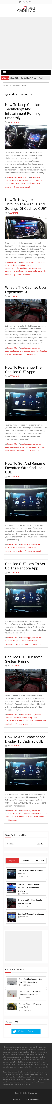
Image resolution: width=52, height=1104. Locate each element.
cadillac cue (13, 180)
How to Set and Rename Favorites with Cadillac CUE (25, 467)
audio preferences (28, 262)
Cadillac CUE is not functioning (31, 914)
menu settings (18, 271)
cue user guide (29, 351)
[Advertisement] (26, 43)
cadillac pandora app (18, 640)
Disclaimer (17, 1099)
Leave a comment (23, 187)
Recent (26, 860)
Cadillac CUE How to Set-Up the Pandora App (25, 566)
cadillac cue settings (18, 265)
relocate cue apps (17, 451)
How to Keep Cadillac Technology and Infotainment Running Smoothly (22, 111)
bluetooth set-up (27, 715)
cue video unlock (18, 816)
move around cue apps (27, 447)
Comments (39, 860)
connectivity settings (19, 268)
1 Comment (31, 355)
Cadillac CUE (12, 177)
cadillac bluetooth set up (23, 718)
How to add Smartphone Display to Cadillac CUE (25, 739)
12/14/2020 (26, 1010)
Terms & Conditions (32, 1099)
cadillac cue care (16, 351)
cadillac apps (26, 444)
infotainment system (17, 183)
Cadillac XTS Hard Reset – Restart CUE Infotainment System (29, 887)
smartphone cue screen (35, 816)
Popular (12, 860)
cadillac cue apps (25, 180)
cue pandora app (21, 644)
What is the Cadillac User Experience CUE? (25, 289)
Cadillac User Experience (32, 720)
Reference (22, 177)
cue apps (13, 447)
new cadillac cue (15, 355)
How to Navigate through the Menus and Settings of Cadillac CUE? (26, 204)
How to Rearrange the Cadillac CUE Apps (23, 369)
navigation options (32, 271)
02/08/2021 (26, 998)
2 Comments (34, 451)
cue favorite (17, 551)
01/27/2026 (26, 985)
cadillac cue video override (20, 814)
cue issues (33, 268)
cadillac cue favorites (18, 547)
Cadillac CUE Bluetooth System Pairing (24, 659)
